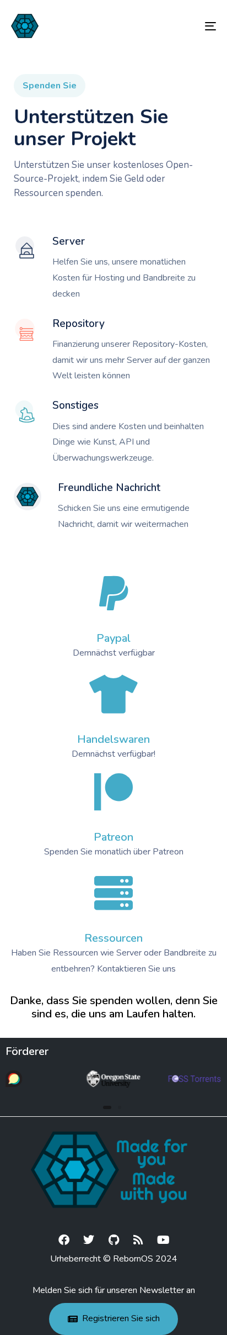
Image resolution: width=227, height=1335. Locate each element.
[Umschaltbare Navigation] (182, 26)
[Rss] (138, 1240)
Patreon (113, 837)
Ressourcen (113, 938)
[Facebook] (64, 1240)
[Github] (113, 1240)
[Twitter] (89, 1240)
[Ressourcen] (113, 893)
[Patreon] (113, 792)
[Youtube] (163, 1240)
